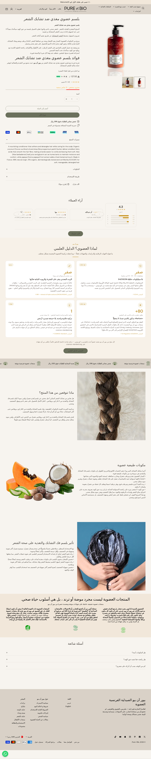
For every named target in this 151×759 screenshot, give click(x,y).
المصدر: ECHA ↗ (138, 294)
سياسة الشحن (43, 716)
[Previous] (91, 46)
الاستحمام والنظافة (18, 723)
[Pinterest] (134, 737)
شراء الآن (42, 115)
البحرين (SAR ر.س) (13, 737)
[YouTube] (120, 737)
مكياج (23, 706)
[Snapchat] (125, 737)
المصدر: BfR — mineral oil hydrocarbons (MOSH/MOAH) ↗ (53, 294)
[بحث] (143, 8)
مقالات (59, 742)
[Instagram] (130, 737)
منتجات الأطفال (19, 720)
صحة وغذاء (21, 713)
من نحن (76, 742)
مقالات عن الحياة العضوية (39, 720)
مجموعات (21, 726)
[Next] (140, 46)
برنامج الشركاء (50, 742)
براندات (22, 703)
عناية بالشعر (21, 716)
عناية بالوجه (21, 710)
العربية (19, 9)
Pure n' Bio (135, 742)
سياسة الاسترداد (42, 703)
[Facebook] (139, 737)
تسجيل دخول (39, 742)
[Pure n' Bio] (75, 9)
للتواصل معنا (68, 742)
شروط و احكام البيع (41, 706)
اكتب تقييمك (75, 234)
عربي (69, 703)
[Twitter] (144, 737)
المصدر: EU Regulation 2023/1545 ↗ (131, 334)
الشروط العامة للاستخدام (39, 710)
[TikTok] (115, 737)
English (68, 706)
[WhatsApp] (5, 754)
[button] (6, 9)
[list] (115, 46)
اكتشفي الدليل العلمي (75, 351)
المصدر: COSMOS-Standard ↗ (62, 334)
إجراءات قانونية (43, 713)
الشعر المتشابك (57, 36)
